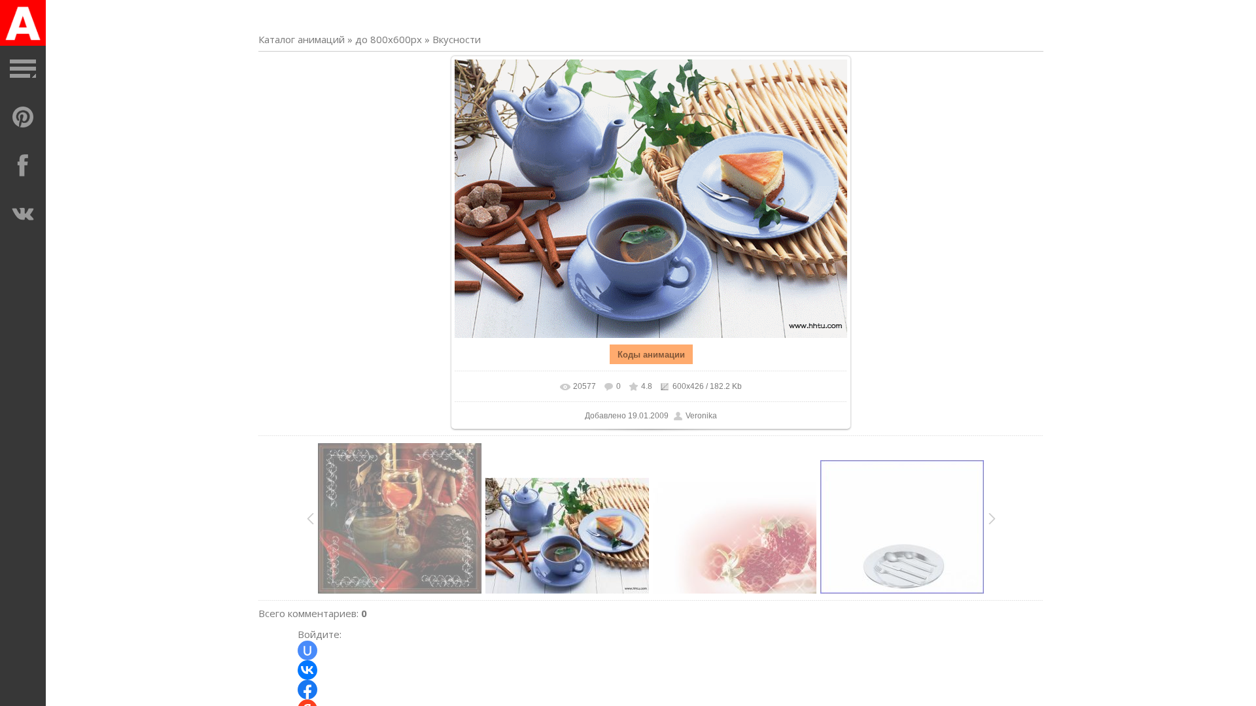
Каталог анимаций (301, 39)
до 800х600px (388, 39)
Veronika (701, 415)
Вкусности (456, 39)
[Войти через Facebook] (307, 689)
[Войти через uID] (307, 650)
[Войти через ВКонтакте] (307, 670)
